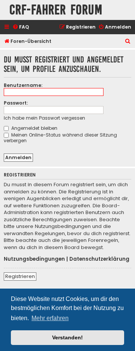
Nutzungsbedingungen (34, 259)
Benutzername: (23, 85)
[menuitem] (20, 27)
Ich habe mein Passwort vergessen (44, 118)
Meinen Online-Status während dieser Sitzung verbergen (60, 138)
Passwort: (16, 103)
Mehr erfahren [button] (50, 318)
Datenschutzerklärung (99, 259)
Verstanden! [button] (67, 337)
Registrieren (20, 276)
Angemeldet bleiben (33, 128)
